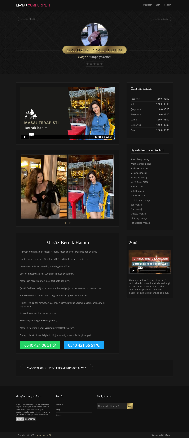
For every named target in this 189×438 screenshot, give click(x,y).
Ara (129, 406)
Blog (158, 4)
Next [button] (115, 187)
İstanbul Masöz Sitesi (44, 435)
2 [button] (69, 223)
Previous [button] (19, 187)
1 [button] (65, 223)
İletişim (167, 4)
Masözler (147, 4)
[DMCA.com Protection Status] (26, 419)
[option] (44, 186)
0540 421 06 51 (38, 345)
